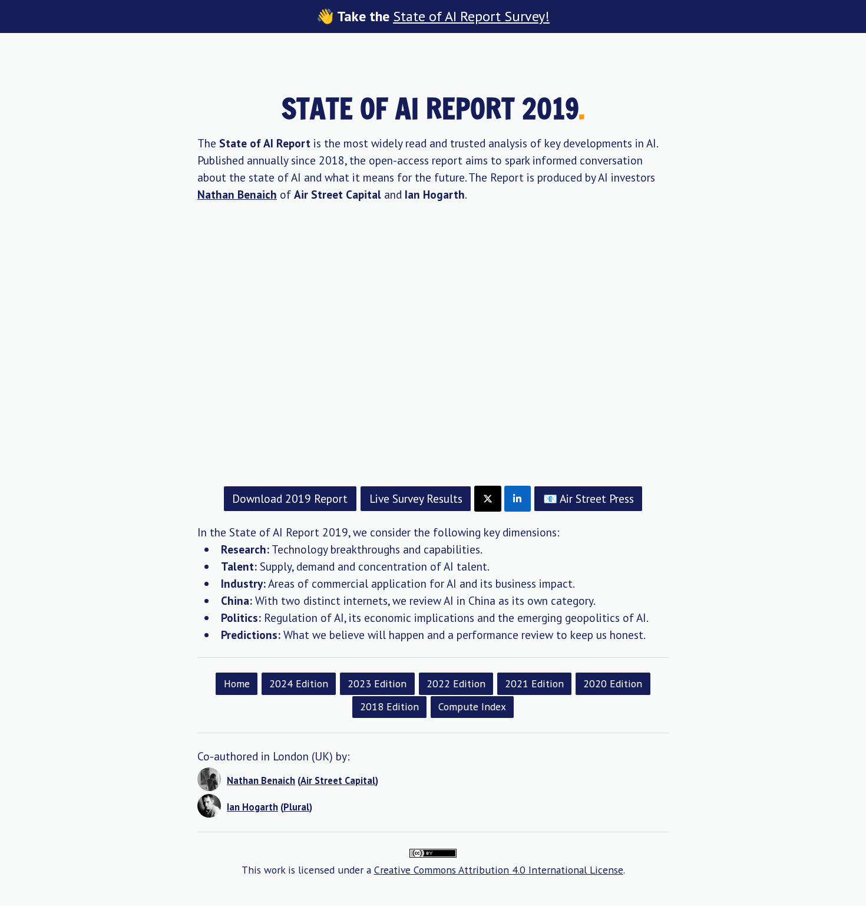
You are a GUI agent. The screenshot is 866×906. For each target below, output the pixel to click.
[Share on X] (487, 499)
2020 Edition (612, 683)
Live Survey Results (415, 498)
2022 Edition (456, 683)
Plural (296, 806)
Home (237, 683)
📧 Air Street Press (588, 498)
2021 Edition (534, 683)
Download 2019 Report (290, 498)
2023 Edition (377, 683)
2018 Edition (389, 706)
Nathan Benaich (237, 194)
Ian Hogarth (252, 806)
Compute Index (472, 706)
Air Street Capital (337, 780)
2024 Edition (298, 683)
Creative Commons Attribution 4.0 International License (498, 870)
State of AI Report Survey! (471, 16)
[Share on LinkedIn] (517, 499)
